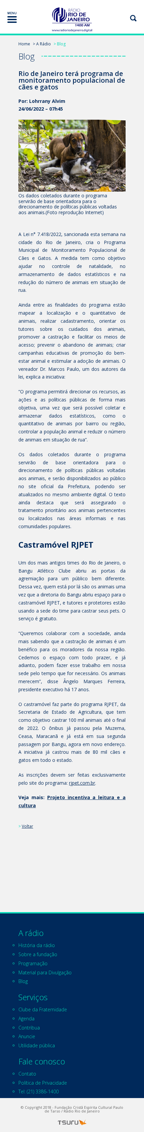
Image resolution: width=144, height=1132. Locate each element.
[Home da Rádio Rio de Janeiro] (72, 19)
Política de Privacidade (42, 1083)
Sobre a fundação (37, 954)
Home (24, 44)
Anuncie (26, 1036)
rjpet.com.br (82, 783)
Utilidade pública (36, 1045)
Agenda (26, 1018)
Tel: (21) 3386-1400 (38, 1091)
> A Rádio (42, 44)
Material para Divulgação (45, 972)
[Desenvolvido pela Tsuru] (72, 1122)
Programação (33, 963)
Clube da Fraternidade (42, 1009)
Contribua (29, 1027)
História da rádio (36, 945)
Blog (23, 981)
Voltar (27, 826)
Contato (27, 1073)
